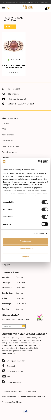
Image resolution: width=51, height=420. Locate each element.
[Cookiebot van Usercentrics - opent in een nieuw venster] (38, 161)
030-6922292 (13, 94)
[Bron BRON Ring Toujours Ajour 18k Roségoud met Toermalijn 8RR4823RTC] (14, 45)
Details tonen (38, 233)
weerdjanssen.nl (8, 353)
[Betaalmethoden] (25, 411)
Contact (5, 123)
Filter (9, 27)
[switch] (45, 209)
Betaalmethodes (9, 152)
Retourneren (8, 140)
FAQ (4, 129)
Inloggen (6, 265)
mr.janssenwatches (15, 371)
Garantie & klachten (10, 146)
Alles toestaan (25, 241)
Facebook (11, 366)
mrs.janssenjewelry (15, 382)
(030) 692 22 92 (14, 89)
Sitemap (5, 158)
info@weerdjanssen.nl (17, 99)
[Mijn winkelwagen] (46, 9)
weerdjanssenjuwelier (16, 361)
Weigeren (25, 256)
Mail (8, 377)
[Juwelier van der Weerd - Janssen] (27, 7)
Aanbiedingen (8, 135)
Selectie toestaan (26, 249)
